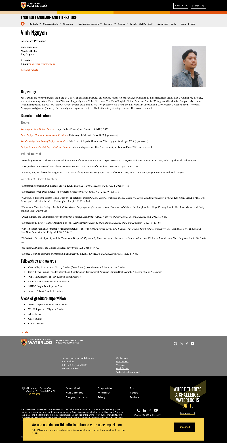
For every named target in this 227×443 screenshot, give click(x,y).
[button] (181, 5)
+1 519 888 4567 (33, 394)
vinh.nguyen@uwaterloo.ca (41, 63)
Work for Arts (122, 368)
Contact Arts (122, 357)
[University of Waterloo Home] (34, 5)
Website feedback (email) (128, 371)
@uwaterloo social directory (147, 415)
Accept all (185, 427)
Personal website (29, 70)
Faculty (24, 332)
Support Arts (122, 361)
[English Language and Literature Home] (23, 24)
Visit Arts (120, 365)
